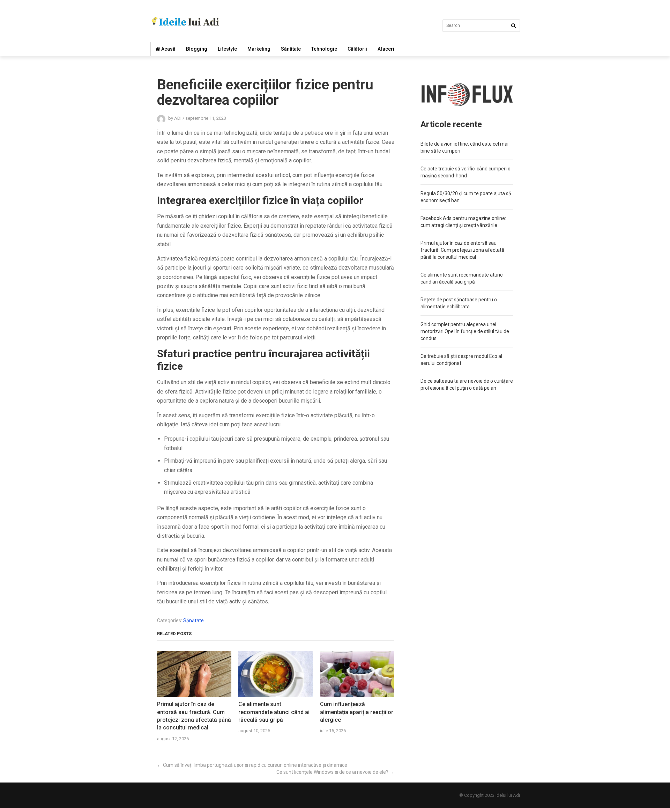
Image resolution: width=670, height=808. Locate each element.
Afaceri (386, 49)
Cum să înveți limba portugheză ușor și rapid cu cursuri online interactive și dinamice (255, 765)
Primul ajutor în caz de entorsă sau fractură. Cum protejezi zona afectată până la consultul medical (194, 716)
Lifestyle (227, 49)
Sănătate (291, 49)
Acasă (168, 49)
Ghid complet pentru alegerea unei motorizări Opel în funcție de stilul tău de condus (464, 331)
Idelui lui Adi (508, 795)
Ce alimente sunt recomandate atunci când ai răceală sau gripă (274, 712)
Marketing (258, 49)
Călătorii (357, 49)
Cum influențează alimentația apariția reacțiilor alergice (356, 712)
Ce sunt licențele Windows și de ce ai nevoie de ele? (332, 772)
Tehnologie (324, 49)
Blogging (196, 49)
